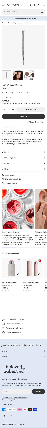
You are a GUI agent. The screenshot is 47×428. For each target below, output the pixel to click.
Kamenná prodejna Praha (13, 179)
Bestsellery (12, 23)
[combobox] (23, 12)
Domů (4, 23)
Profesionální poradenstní (14, 323)
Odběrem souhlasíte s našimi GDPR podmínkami (14, 397)
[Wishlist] (39, 4)
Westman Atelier (7, 280)
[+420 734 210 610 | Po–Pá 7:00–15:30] (31, 5)
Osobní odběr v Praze (14, 332)
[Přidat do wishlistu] (19, 260)
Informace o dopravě (11, 183)
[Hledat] (42, 12)
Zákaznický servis (10, 175)
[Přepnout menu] (3, 5)
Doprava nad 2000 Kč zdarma (16, 319)
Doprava (15, 103)
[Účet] (35, 5)
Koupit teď (23, 116)
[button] (3, 18)
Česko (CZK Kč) (7, 405)
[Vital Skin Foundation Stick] (33, 268)
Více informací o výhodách (9, 400)
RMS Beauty (6, 88)
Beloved (10, 424)
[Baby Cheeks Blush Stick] (12, 268)
